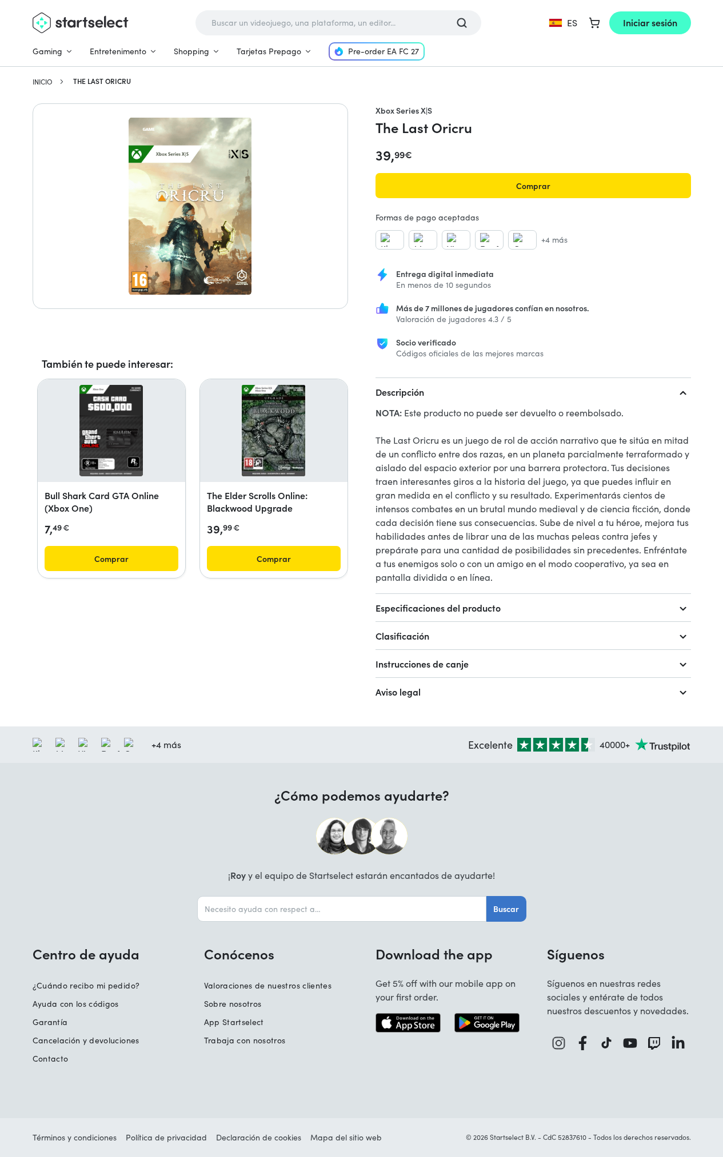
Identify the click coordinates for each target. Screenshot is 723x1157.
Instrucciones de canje (422, 663)
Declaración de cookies (258, 1137)
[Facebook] (583, 1043)
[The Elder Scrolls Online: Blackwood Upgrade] (273, 430)
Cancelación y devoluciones (86, 1040)
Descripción (400, 391)
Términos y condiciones (75, 1137)
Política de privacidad (166, 1137)
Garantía (50, 1022)
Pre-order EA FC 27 (383, 51)
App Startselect (234, 1022)
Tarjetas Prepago (269, 51)
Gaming (47, 51)
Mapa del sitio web (346, 1137)
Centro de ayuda (86, 954)
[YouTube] (630, 1043)
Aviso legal (398, 691)
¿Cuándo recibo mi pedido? (86, 985)
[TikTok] (606, 1043)
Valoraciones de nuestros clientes (268, 985)
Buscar (506, 908)
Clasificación (402, 635)
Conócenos (239, 954)
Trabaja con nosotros (245, 1040)
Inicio (43, 81)
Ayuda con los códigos (76, 1003)
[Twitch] (654, 1043)
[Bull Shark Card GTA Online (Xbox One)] (110, 430)
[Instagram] (559, 1043)
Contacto (51, 1058)
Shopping (191, 51)
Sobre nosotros (233, 1003)
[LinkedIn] (678, 1043)
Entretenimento (118, 51)
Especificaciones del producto (438, 607)
